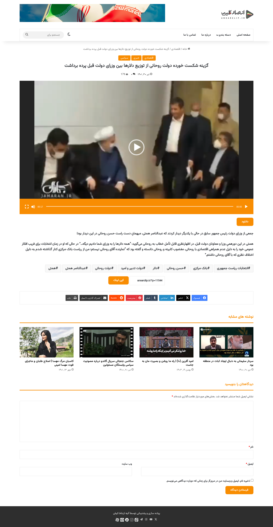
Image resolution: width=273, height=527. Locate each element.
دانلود (245, 222)
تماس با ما (189, 35)
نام (251, 447)
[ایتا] (136, 519)
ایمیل (249, 464)
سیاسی (124, 58)
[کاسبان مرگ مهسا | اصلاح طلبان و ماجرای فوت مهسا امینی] (47, 342)
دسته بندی (225, 35)
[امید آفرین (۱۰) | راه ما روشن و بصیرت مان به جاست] (166, 342)
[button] (136, 147)
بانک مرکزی (200, 268)
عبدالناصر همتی (75, 268)
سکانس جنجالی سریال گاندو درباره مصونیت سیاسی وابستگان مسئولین (108, 363)
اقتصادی (175, 49)
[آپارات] (117, 519)
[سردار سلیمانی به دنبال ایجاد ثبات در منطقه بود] (226, 342)
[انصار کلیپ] (237, 14)
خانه (185, 49)
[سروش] (127, 519)
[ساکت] (33, 207)
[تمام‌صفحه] (27, 207)
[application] (136, 147)
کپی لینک (118, 280)
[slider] (139, 206)
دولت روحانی (103, 268)
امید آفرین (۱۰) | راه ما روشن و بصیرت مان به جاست (167, 363)
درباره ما (206, 35)
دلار (155, 268)
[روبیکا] (122, 519)
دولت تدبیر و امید (132, 268)
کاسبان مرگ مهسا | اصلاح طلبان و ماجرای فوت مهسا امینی (49, 363)
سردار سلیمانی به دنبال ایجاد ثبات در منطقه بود (228, 363)
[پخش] (246, 207)
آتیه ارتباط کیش (121, 513)
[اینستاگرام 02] (131, 519)
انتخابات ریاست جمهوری (232, 268)
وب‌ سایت (127, 464)
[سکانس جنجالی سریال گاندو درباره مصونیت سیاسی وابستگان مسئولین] (107, 342)
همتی (52, 268)
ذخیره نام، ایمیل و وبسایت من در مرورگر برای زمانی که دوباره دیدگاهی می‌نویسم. (208, 481)
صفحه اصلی (243, 35)
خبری (136, 58)
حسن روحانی (175, 268)
